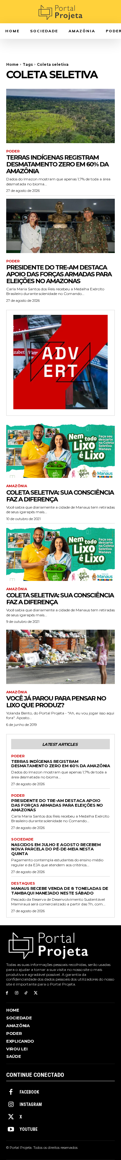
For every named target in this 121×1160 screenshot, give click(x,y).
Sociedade (22, 839)
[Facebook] (7, 993)
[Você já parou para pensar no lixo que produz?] (60, 657)
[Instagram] (16, 993)
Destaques (23, 883)
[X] (35, 993)
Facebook (29, 1092)
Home (12, 64)
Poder (13, 151)
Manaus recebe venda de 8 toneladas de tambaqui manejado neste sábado (59, 890)
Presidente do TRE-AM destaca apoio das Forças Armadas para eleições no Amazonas (58, 274)
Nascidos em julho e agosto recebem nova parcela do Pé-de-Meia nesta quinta (56, 849)
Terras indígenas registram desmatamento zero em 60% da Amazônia (57, 164)
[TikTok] (26, 993)
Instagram (31, 1104)
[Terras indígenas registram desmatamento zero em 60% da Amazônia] (60, 116)
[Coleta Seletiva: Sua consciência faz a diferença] (60, 451)
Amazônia (16, 486)
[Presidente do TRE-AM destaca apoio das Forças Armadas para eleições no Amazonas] (60, 226)
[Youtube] (11, 1129)
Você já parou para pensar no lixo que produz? (56, 702)
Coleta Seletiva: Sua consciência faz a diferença (60, 496)
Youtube (29, 1129)
